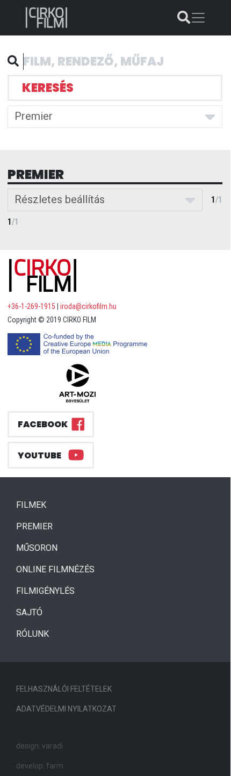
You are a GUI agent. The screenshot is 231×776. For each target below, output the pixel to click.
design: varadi (39, 746)
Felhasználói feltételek (64, 689)
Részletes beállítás (60, 199)
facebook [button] (43, 424)
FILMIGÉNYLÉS (45, 591)
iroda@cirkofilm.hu (88, 306)
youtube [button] (39, 455)
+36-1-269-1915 (31, 306)
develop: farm (39, 765)
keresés (48, 88)
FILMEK (35, 504)
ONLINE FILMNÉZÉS (55, 569)
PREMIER (38, 526)
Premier (34, 116)
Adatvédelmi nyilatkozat (66, 709)
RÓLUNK (32, 634)
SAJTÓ (29, 612)
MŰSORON (36, 548)
